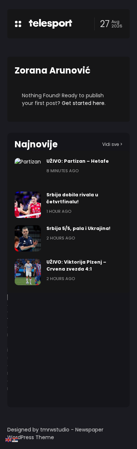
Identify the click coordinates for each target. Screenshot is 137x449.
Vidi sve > (112, 144)
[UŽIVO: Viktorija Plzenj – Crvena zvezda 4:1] (28, 272)
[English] (8, 439)
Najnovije (36, 144)
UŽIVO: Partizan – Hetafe (77, 161)
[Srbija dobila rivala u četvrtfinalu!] (28, 205)
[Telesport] (50, 23)
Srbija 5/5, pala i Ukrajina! (78, 228)
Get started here (83, 103)
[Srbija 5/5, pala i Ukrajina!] (28, 238)
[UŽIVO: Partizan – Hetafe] (28, 171)
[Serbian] (15, 439)
